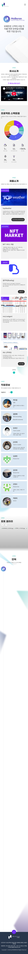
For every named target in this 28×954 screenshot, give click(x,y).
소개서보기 (14, 564)
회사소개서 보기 (14, 83)
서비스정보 (21, 364)
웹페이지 (21, 291)
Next (6, 524)
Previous (2, 524)
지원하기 (3, 392)
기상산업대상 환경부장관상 (18, 219)
